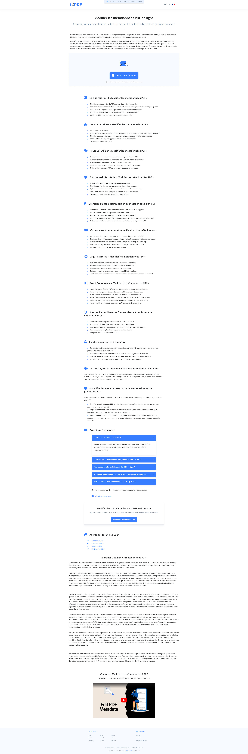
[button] (166, 4)
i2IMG (113, 1)
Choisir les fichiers (126, 75)
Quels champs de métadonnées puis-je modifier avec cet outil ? (124, 459)
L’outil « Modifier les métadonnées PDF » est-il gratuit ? (124, 482)
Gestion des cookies (137, 748)
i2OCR (119, 1)
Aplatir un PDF (97, 546)
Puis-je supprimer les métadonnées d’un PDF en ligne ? (124, 467)
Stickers (113, 741)
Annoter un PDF (97, 544)
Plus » (140, 2)
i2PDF (107, 1)
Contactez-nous (140, 738)
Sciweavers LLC (129, 750)
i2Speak (91, 741)
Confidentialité (109, 748)
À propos (139, 735)
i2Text (90, 738)
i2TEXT (125, 1)
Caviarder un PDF (98, 549)
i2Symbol (102, 738)
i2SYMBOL (133, 1)
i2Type (102, 741)
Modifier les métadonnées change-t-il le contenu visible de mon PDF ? (124, 474)
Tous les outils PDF (141, 740)
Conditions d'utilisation (122, 748)
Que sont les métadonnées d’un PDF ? (124, 437)
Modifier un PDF (97, 541)
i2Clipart (113, 738)
